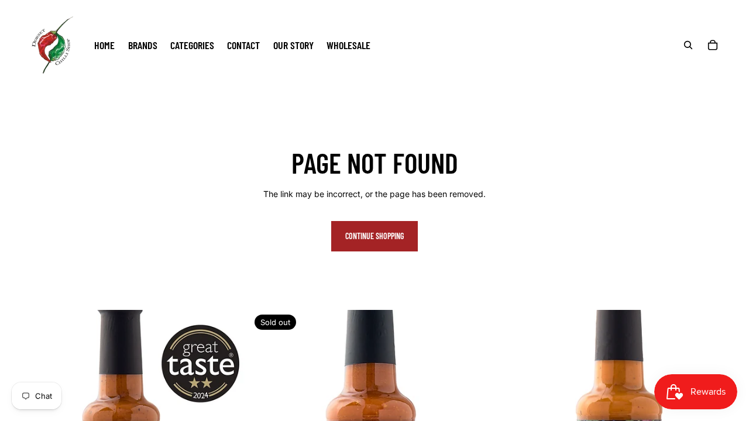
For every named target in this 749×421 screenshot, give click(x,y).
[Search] (688, 45)
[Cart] (713, 45)
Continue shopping (374, 236)
